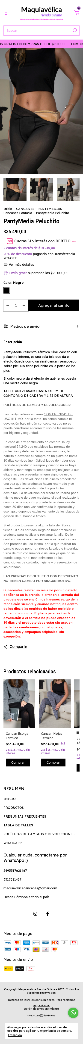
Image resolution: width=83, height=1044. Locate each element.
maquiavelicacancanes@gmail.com (30, 888)
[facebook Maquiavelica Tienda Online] (47, 914)
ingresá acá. (41, 1005)
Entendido (15, 1035)
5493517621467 (15, 871)
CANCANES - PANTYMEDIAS (39, 209)
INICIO (9, 799)
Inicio (7, 209)
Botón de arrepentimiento (41, 1008)
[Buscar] (74, 30)
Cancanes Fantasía (17, 213)
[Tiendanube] (41, 1015)
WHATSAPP (12, 843)
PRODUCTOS (13, 808)
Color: (13, 283)
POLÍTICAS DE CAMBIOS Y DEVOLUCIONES (38, 834)
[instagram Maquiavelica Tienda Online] (35, 914)
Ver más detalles (21, 265)
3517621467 (12, 879)
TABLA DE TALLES (18, 825)
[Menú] (7, 13)
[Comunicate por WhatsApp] (73, 1013)
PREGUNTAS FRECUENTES (24, 816)
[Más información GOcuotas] (74, 241)
